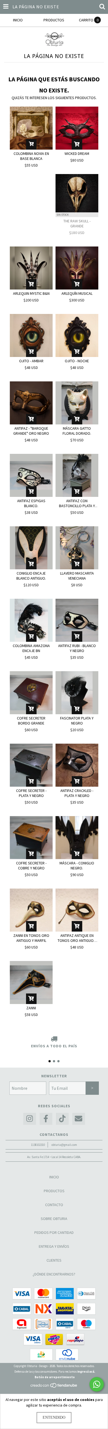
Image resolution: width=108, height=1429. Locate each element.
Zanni (31, 1007)
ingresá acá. (86, 1371)
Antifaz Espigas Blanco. (31, 503)
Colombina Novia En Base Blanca (31, 156)
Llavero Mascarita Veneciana (77, 576)
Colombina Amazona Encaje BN (31, 648)
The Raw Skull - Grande (77, 223)
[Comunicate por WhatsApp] (96, 1384)
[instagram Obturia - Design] (29, 1119)
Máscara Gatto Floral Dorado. (77, 431)
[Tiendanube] (54, 1387)
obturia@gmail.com (64, 1145)
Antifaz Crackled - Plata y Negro (76, 793)
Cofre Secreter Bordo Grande (31, 721)
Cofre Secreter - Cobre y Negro (31, 866)
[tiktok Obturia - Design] (62, 1119)
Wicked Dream (77, 153)
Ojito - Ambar (31, 360)
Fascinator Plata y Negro (77, 721)
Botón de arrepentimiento (55, 1377)
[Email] (78, 1119)
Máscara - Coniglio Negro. (77, 866)
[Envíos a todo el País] (54, 1039)
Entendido (54, 1417)
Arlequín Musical (76, 293)
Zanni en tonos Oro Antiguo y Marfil (31, 938)
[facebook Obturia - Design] (46, 1119)
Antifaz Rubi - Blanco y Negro (77, 648)
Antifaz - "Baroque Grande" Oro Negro (31, 431)
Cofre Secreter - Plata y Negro (31, 793)
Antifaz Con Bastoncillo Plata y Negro (77, 503)
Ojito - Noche (77, 360)
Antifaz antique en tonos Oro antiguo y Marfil (77, 938)
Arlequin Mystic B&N (31, 293)
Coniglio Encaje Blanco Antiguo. (31, 576)
